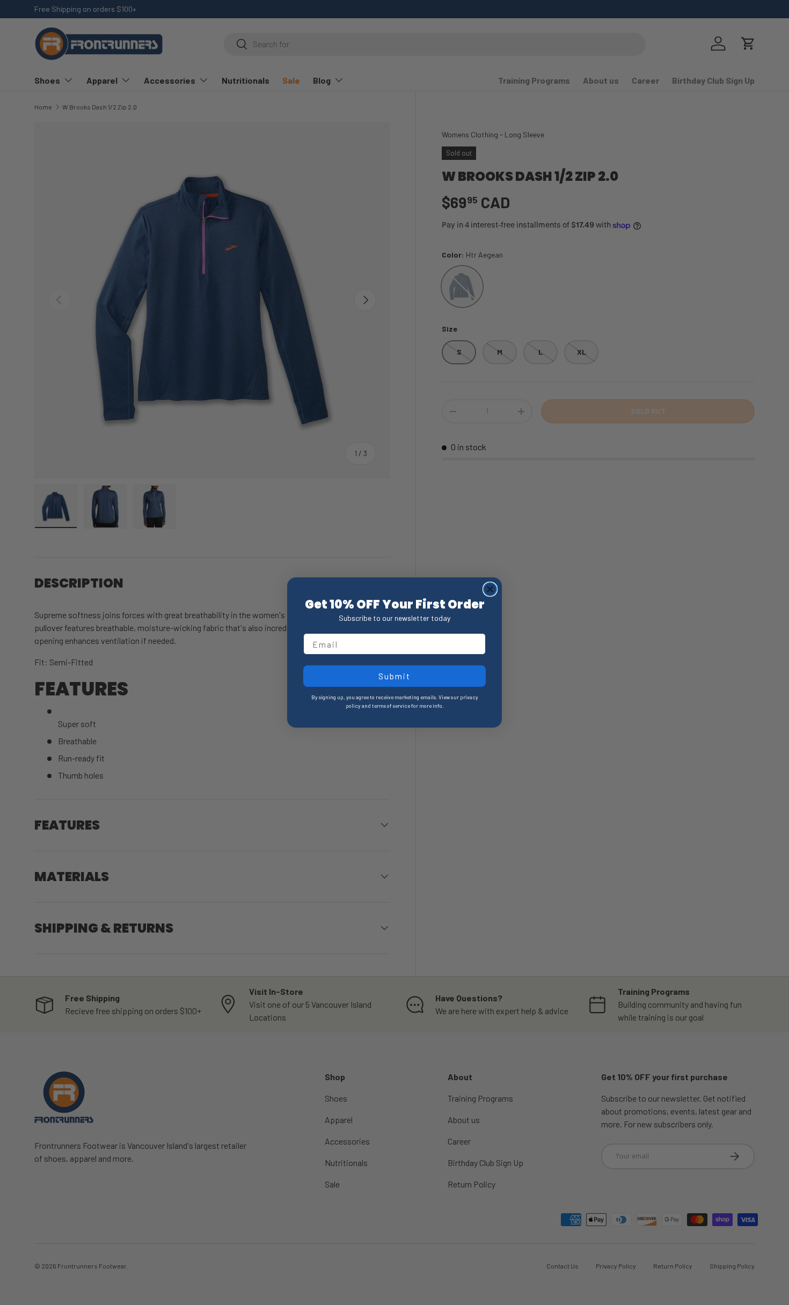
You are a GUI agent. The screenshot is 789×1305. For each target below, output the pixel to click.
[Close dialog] (490, 589)
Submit (394, 676)
